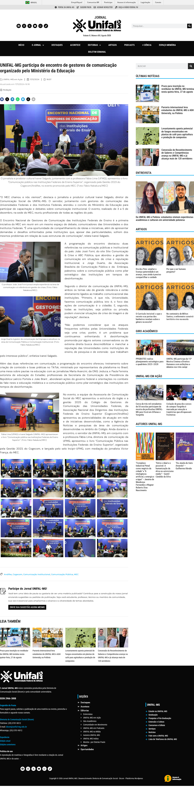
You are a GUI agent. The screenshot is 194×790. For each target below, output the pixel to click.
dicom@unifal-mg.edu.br (16, 727)
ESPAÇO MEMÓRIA (167, 45)
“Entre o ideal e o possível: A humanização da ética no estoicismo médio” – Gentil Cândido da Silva (165, 470)
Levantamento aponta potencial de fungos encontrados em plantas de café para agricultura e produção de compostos (177, 133)
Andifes (8, 574)
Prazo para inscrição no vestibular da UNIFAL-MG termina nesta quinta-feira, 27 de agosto (14, 654)
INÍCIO (21, 45)
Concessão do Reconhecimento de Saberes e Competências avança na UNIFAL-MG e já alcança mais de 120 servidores (177, 154)
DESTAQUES (57, 45)
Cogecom (17, 574)
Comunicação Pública (62, 574)
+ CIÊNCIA (146, 45)
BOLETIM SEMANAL (97, 52)
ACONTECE (75, 45)
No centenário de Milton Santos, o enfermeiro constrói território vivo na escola (180, 316)
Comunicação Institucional (36, 574)
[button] (38, 45)
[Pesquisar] (189, 26)
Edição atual (5, 741)
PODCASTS (129, 45)
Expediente (4, 737)
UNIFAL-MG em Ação (13, 79)
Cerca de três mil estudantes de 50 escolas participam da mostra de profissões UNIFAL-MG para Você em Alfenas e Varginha (149, 409)
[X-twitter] (29, 26)
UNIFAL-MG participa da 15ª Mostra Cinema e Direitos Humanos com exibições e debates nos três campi (179, 362)
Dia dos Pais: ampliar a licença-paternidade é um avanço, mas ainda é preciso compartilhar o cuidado (148, 273)
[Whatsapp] (40, 26)
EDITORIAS (93, 45)
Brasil (34, 2)
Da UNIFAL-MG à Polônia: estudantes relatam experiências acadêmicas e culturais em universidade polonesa (164, 218)
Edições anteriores (7, 744)
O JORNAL (36, 45)
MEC (76, 574)
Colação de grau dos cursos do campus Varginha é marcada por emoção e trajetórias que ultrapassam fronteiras (178, 409)
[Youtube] (35, 26)
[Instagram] (24, 26)
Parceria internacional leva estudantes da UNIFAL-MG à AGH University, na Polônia (47, 654)
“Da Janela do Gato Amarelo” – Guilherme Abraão (184, 466)
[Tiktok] (46, 26)
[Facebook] (19, 26)
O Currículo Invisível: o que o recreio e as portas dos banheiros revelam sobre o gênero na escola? (149, 317)
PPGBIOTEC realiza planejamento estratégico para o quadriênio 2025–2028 (149, 361)
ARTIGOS (112, 45)
